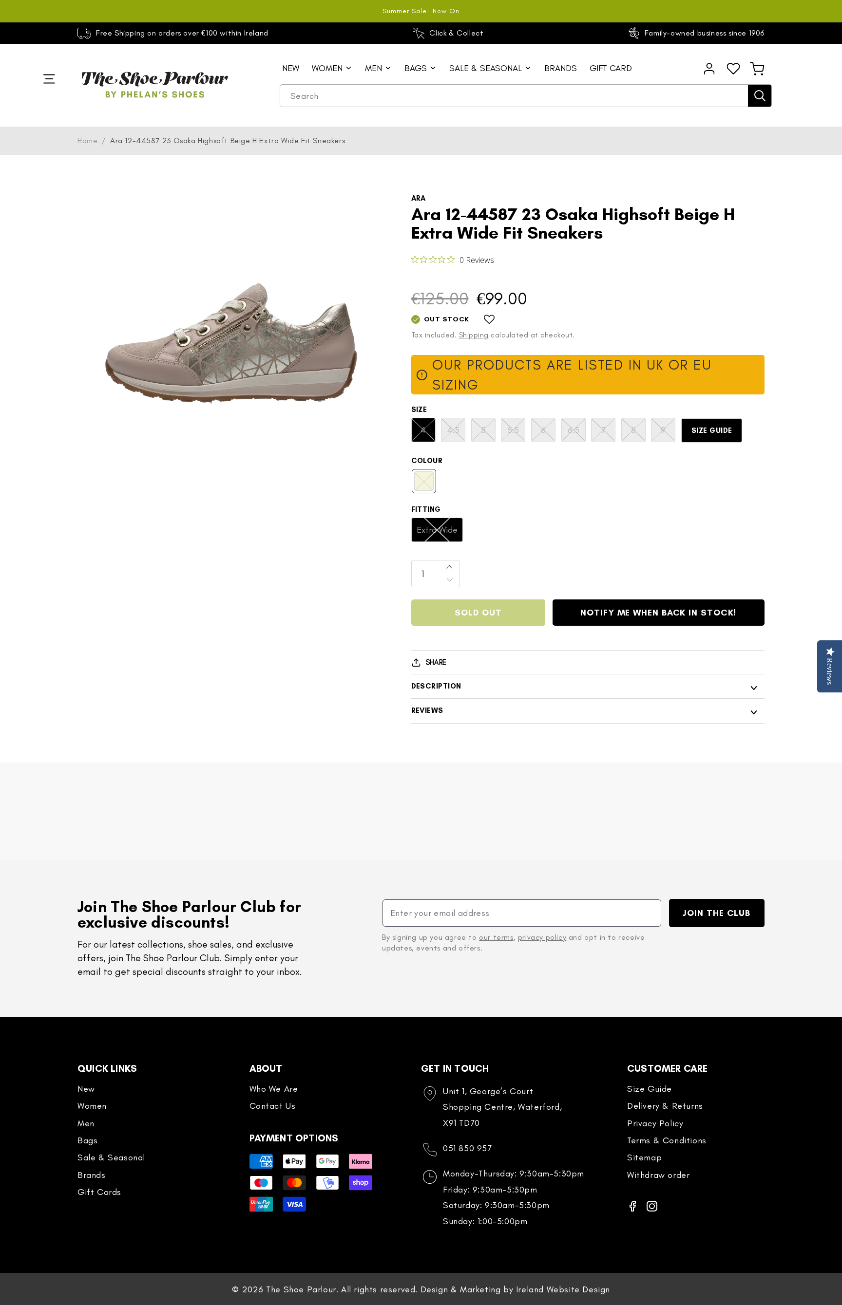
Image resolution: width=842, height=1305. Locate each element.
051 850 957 (467, 1148)
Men (86, 1123)
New (86, 1088)
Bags (87, 1140)
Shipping (474, 335)
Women (92, 1105)
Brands (91, 1175)
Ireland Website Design (563, 1289)
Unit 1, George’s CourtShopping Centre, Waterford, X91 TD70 (502, 1107)
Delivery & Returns (665, 1105)
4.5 (456, 433)
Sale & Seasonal (111, 1157)
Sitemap (644, 1157)
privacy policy (542, 937)
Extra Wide (440, 533)
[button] (757, 68)
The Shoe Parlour (301, 1289)
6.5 (577, 433)
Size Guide (711, 430)
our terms (496, 937)
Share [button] (436, 662)
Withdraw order (658, 1175)
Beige (428, 484)
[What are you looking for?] (759, 96)
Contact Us (272, 1105)
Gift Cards (99, 1192)
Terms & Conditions (667, 1140)
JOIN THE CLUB (716, 913)
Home (87, 140)
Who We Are (273, 1088)
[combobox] (526, 96)
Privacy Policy (655, 1123)
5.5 (516, 433)
